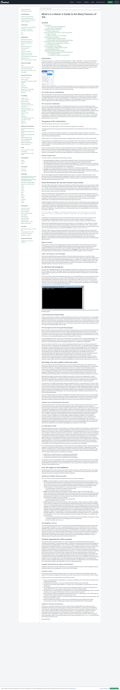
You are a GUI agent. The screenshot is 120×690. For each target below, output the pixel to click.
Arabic (22, 185)
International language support (27, 182)
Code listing (23, 116)
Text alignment (24, 106)
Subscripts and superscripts (27, 41)
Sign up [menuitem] (110, 2)
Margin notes (24, 123)
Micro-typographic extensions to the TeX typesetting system (77, 487)
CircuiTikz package (25, 218)
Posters (22, 163)
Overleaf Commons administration (28, 20)
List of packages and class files (27, 231)
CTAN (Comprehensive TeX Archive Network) (73, 195)
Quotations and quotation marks (28, 184)
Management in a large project (27, 89)
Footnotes (23, 121)
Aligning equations (25, 48)
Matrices (23, 44)
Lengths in (24, 98)
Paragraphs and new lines (26, 29)
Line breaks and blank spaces (27, 104)
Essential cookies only (104, 688)
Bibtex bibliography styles (26, 137)
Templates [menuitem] (86, 2)
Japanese (23, 195)
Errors (22, 34)
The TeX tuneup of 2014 (61, 196)
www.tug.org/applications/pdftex (63, 490)
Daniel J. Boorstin (57, 124)
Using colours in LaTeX (25, 119)
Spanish (22, 202)
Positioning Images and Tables (27, 67)
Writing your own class (26, 235)
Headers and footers (25, 99)
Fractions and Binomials (26, 46)
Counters (23, 114)
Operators (23, 49)
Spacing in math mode (25, 51)
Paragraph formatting (25, 103)
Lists (22, 32)
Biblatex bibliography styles (27, 142)
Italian (22, 194)
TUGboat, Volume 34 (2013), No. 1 (80, 227)
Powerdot (23, 161)
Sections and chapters (25, 77)
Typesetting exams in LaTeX (27, 221)
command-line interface (86, 279)
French (22, 189)
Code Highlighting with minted (27, 118)
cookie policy (73, 688)
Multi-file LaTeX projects (26, 90)
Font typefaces (24, 151)
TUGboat (84, 196)
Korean (22, 197)
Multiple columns (24, 113)
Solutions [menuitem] (79, 2)
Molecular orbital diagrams (26, 213)
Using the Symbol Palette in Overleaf (28, 59)
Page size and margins (26, 108)
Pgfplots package (24, 220)
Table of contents (24, 79)
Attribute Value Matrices (26, 223)
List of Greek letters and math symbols (29, 56)
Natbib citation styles (25, 141)
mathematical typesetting (51, 151)
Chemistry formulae (25, 209)
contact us (86, 615)
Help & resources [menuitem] (100, 2)
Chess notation (24, 215)
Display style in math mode (26, 54)
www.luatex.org (59, 520)
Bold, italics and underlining (27, 30)
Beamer (22, 160)
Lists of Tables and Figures (26, 68)
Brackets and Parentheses (26, 43)
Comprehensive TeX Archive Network (73, 441)
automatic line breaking (81, 149)
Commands (23, 169)
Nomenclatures (24, 87)
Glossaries (23, 85)
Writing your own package (26, 233)
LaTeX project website (67, 263)
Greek (22, 192)
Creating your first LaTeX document (28, 27)
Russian (22, 201)
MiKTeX (74, 536)
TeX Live (95, 533)
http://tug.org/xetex (60, 500)
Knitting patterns (24, 216)
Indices (22, 84)
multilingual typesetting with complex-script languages (84, 115)
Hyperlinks (23, 92)
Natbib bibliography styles (26, 139)
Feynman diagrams (25, 211)
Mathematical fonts (25, 58)
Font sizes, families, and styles (27, 149)
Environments (24, 170)
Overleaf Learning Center (26, 11)
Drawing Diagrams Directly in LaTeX (28, 70)
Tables (22, 65)
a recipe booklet (54, 118)
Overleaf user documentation (27, 16)
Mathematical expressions (26, 39)
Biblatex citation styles (25, 144)
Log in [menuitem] (116, 2)
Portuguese (23, 199)
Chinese (22, 187)
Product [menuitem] (72, 2)
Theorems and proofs (25, 208)
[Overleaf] (5, 2)
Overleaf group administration (27, 18)
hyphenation (90, 149)
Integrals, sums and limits (26, 53)
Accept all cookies (114, 688)
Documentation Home (25, 9)
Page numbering (24, 101)
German (22, 190)
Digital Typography (63, 141)
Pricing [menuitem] (92, 2)
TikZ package (23, 72)
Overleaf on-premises (25, 21)
